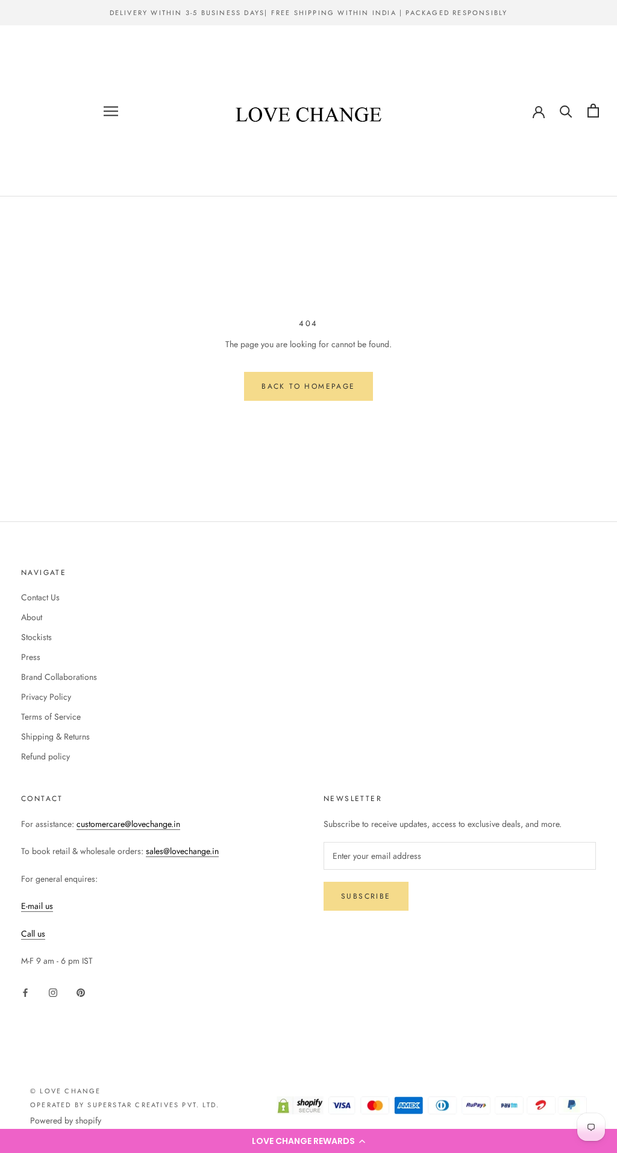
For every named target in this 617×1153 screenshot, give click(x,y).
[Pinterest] (81, 992)
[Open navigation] (111, 110)
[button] (308, 1141)
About (31, 617)
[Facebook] (25, 992)
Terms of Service (51, 717)
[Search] (566, 110)
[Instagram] (53, 992)
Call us (33, 934)
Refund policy (45, 756)
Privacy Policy (46, 697)
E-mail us (37, 906)
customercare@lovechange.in (128, 824)
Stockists (36, 637)
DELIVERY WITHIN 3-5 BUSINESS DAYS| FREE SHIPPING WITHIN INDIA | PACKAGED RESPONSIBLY (309, 12)
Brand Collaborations (59, 677)
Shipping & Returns (55, 736)
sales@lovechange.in (182, 851)
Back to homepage (308, 386)
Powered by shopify (65, 1120)
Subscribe (366, 896)
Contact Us (40, 597)
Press (30, 657)
